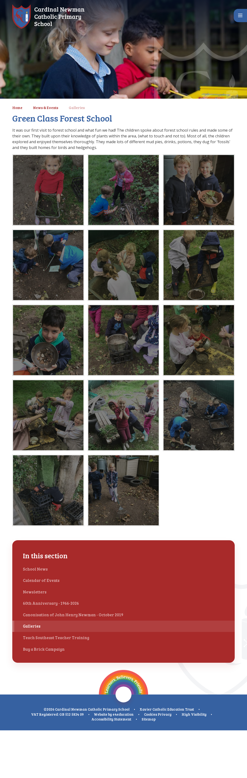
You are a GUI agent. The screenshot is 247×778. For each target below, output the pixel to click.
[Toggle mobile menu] (240, 15)
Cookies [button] (150, 714)
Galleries (77, 107)
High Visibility (194, 714)
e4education (123, 714)
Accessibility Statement (111, 719)
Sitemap (149, 719)
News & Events (45, 107)
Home (17, 107)
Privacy (165, 714)
